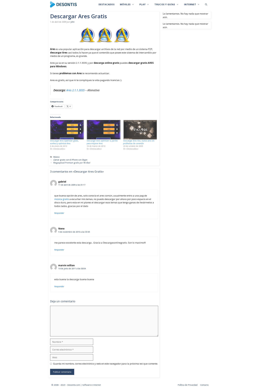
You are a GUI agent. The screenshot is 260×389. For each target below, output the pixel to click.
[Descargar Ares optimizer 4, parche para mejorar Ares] (104, 129)
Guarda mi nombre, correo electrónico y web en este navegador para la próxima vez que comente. (105, 363)
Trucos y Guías (165, 4)
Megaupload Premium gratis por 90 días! (71, 162)
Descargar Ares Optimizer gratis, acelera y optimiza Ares (64, 142)
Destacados (107, 4)
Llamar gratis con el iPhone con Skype (70, 159)
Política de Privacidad (187, 384)
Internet (190, 4)
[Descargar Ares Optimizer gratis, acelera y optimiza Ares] (67, 129)
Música (56, 157)
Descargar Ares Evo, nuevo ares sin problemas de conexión (138, 142)
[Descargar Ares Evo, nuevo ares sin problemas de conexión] (140, 129)
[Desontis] (63, 4)
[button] (206, 4)
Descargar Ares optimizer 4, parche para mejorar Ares (102, 142)
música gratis (61, 199)
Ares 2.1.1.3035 (75, 90)
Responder (59, 213)
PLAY (142, 4)
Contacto (204, 384)
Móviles (125, 4)
